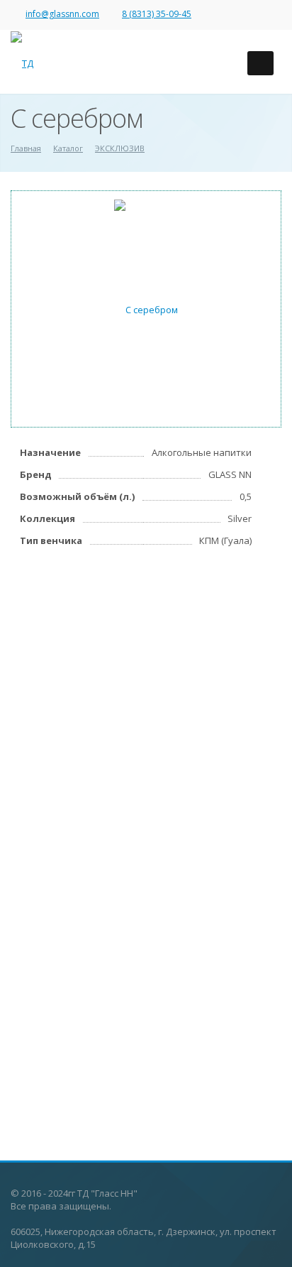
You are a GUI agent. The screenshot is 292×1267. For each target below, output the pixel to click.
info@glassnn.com (62, 14)
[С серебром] (146, 308)
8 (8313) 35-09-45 (156, 14)
